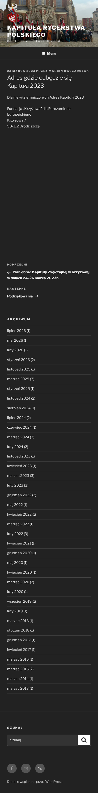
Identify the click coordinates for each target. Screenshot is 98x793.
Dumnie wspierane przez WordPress (34, 782)
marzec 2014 (18, 679)
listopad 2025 (18, 369)
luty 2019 (15, 611)
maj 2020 (15, 563)
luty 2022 (15, 534)
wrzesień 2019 (19, 601)
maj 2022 (15, 505)
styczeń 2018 (18, 630)
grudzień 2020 (19, 553)
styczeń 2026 (18, 360)
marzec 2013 (18, 688)
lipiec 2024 (16, 418)
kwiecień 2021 (19, 543)
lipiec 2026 (16, 331)
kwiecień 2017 (19, 650)
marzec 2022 (18, 524)
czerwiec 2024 (19, 427)
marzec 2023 (18, 476)
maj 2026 (15, 340)
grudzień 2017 (19, 640)
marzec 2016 (18, 659)
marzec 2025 (18, 379)
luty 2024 (15, 447)
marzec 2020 (18, 582)
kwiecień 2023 (19, 466)
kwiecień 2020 (19, 572)
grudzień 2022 (19, 495)
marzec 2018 (18, 621)
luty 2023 (15, 485)
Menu (51, 53)
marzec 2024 (18, 437)
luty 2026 (15, 350)
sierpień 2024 (19, 408)
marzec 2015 (18, 669)
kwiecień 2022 (19, 514)
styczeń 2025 (18, 389)
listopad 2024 (18, 398)
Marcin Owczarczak (69, 71)
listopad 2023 (18, 456)
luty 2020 (15, 592)
